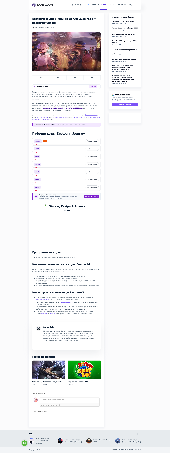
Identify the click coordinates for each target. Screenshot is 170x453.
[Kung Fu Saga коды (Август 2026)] (89, 441)
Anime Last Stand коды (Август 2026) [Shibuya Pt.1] (131, 441)
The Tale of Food (42, 117)
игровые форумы (67, 302)
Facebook (44, 314)
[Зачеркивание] (49, 405)
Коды (103, 5)
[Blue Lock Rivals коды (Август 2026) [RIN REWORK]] (31, 441)
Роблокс (111, 5)
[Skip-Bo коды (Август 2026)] (84, 370)
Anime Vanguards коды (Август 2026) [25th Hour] (73, 441)
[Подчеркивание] (46, 405)
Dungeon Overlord (91, 115)
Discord (52, 314)
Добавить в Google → (125, 104)
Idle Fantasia (46, 119)
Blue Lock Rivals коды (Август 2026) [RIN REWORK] (43, 441)
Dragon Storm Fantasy (60, 117)
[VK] (78, 4)
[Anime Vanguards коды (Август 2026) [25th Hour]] (60, 441)
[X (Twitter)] (91, 77)
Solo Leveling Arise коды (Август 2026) (47, 382)
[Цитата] (56, 405)
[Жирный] (41, 405)
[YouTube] (72, 4)
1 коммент (44, 384)
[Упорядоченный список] (51, 405)
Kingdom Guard (78, 117)
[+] (59, 405)
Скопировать (93, 141)
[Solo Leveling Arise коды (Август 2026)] (48, 370)
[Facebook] (80, 4)
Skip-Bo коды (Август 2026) (78, 382)
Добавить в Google (90, 196)
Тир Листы (121, 5)
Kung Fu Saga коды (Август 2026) (102, 441)
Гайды (131, 5)
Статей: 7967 (46, 345)
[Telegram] (75, 4)
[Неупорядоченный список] (54, 405)
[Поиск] (137, 4)
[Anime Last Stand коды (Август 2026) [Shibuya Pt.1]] (117, 441)
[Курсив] (44, 405)
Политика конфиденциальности (122, 449)
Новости (95, 5)
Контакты (138, 449)
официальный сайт (42, 300)
